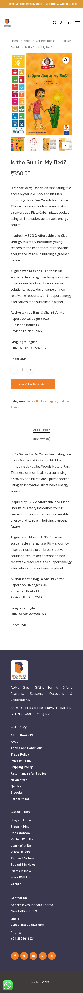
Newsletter (19, 780)
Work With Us (20, 877)
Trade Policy (20, 754)
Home (15, 41)
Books (30, 401)
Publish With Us (22, 839)
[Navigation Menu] (77, 23)
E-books (17, 792)
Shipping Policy (22, 767)
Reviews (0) (41, 439)
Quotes (16, 786)
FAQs (14, 742)
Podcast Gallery (22, 858)
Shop (27, 41)
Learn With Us (21, 846)
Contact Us (19, 898)
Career (16, 884)
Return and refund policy (28, 773)
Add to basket (32, 384)
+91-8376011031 (23, 938)
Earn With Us (20, 799)
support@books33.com (28, 925)
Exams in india (21, 871)
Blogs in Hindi (20, 826)
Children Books (45, 41)
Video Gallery (20, 852)
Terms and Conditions (27, 748)
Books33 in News (23, 865)
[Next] (65, 145)
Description (41, 430)
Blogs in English (22, 820)
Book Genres (20, 833)
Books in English (46, 401)
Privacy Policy (21, 761)
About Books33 (22, 735)
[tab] (41, 429)
